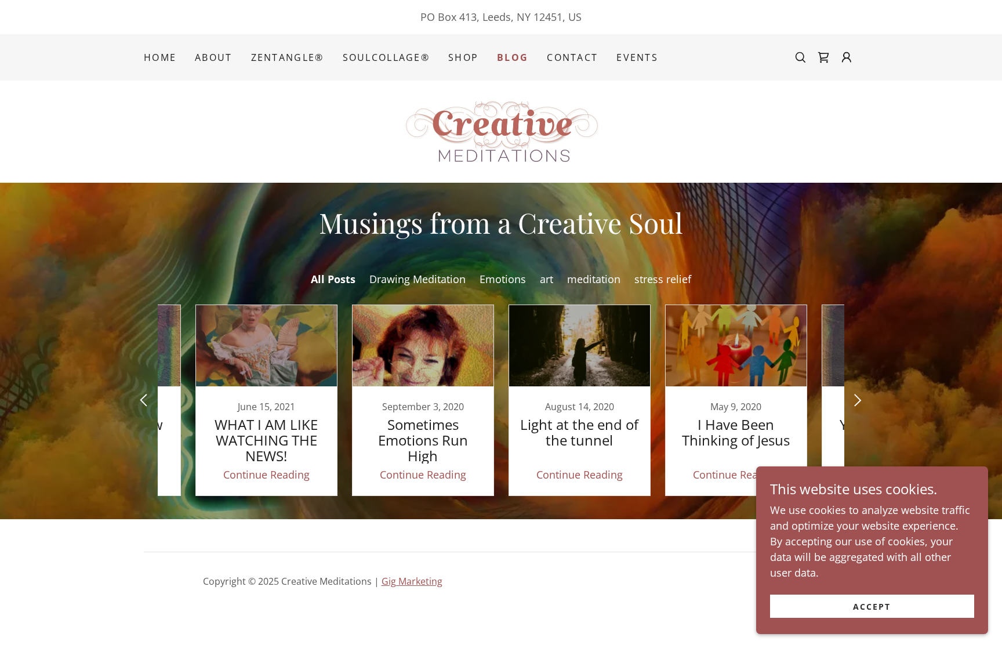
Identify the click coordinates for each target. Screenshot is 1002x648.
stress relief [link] (662, 279)
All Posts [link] (333, 279)
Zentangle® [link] (287, 57)
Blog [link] (512, 57)
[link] (823, 57)
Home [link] (160, 57)
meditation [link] (593, 279)
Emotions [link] (503, 279)
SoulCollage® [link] (386, 57)
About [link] (213, 57)
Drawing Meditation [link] (417, 279)
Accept (872, 606)
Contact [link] (572, 57)
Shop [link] (463, 57)
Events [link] (637, 57)
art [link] (546, 279)
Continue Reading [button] (266, 475)
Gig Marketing (412, 581)
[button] (846, 57)
